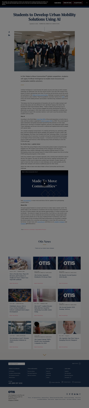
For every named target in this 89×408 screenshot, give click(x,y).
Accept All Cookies (78, 2)
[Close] (86, 2)
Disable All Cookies (67, 2)
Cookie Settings (57, 2)
